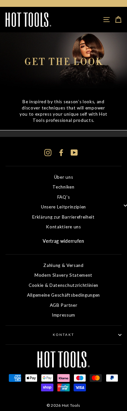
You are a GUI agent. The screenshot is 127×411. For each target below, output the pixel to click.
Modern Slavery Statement (63, 275)
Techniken (63, 186)
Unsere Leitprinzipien (63, 206)
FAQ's (63, 197)
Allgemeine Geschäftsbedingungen (63, 295)
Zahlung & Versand (63, 265)
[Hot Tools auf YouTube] (74, 152)
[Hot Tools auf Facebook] (61, 152)
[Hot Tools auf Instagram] (47, 152)
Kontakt (63, 335)
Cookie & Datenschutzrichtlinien (63, 285)
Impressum (63, 315)
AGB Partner (63, 305)
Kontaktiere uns (63, 226)
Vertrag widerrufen (63, 241)
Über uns (63, 177)
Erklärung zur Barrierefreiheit (63, 217)
